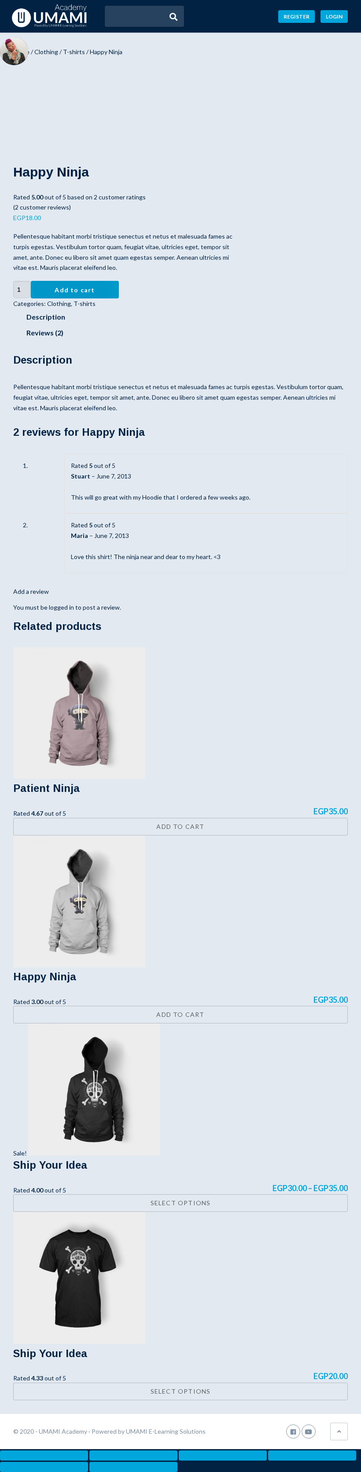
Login (334, 16)
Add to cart (75, 290)
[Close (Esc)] (44, 1455)
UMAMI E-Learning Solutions (166, 1431)
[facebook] (293, 1431)
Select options (181, 1203)
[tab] (181, 317)
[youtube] (309, 1431)
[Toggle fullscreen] (223, 1455)
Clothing (46, 51)
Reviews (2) (44, 332)
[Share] (133, 1455)
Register (296, 16)
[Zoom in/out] (312, 1455)
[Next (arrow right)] (133, 1467)
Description (45, 317)
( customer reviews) (42, 207)
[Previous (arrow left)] (44, 1467)
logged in (61, 607)
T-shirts (74, 51)
